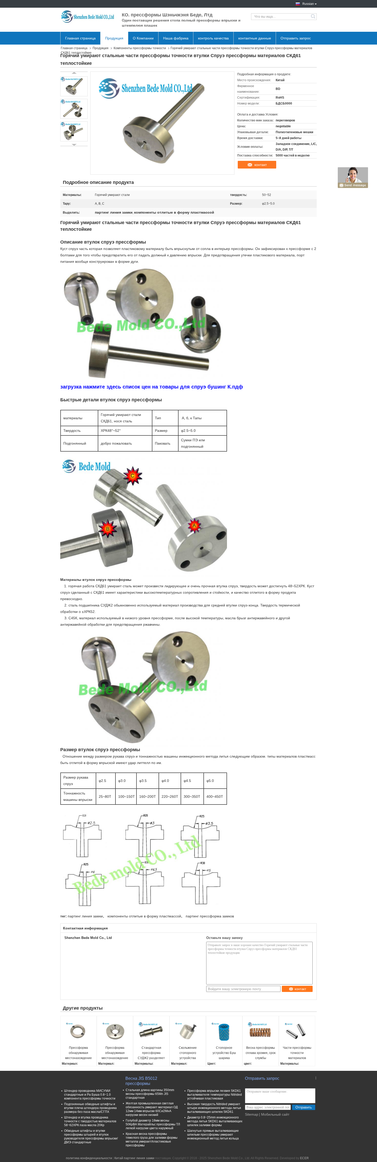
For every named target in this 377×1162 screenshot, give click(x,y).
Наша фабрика (175, 38)
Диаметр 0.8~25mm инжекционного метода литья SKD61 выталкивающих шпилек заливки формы (214, 1121)
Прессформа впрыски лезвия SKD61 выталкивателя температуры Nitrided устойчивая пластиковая (214, 1094)
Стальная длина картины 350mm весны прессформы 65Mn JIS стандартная (150, 1094)
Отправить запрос (296, 38)
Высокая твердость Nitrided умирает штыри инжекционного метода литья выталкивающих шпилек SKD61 (214, 1108)
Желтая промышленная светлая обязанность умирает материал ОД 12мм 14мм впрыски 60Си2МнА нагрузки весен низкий (152, 1109)
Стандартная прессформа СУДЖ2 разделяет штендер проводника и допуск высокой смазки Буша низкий (151, 1053)
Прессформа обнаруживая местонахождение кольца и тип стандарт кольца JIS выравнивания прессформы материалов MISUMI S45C (115, 1053)
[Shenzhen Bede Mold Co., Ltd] (88, 16)
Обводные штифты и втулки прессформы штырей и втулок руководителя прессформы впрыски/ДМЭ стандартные (91, 1136)
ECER (304, 1158)
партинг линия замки (85, 916)
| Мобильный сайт (274, 1114)
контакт (260, 165)
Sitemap (251, 1114)
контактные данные (254, 38)
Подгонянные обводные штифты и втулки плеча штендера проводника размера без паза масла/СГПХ (90, 1108)
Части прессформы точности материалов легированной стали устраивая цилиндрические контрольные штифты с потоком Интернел (297, 1053)
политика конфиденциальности (89, 1158)
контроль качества (213, 38)
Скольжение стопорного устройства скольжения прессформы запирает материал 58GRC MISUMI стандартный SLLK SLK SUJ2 (187, 1053)
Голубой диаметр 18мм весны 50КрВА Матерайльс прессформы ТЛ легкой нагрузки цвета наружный (153, 1124)
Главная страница (80, 38)
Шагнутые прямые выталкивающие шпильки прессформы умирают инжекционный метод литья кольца (213, 1134)
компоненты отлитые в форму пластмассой (144, 916)
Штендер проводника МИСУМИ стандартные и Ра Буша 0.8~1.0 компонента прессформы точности (89, 1094)
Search (313, 16)
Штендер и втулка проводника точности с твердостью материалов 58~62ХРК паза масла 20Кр (90, 1121)
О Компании (143, 38)
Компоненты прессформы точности (140, 48)
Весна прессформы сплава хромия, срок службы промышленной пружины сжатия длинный (260, 1053)
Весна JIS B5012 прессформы (141, 1081)
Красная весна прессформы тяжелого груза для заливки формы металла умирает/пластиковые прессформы (151, 1139)
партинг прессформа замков (210, 916)
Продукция (114, 38)
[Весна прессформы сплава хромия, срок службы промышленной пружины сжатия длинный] (261, 1031)
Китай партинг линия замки (134, 1158)
